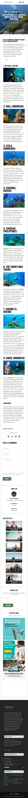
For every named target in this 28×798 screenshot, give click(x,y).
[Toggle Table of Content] (6, 59)
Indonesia (10, 377)
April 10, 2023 (9, 782)
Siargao (5, 248)
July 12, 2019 (9, 775)
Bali (14, 138)
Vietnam (21, 289)
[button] (8, 436)
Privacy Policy (7, 750)
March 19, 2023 (9, 778)
